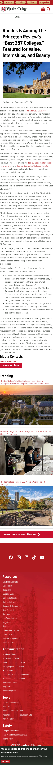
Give (32, 2)
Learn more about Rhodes (19, 534)
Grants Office (8, 670)
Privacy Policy (8, 718)
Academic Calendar (10, 581)
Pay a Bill (6, 706)
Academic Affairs (9, 654)
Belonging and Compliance (13, 666)
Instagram (19, 557)
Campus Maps (8, 593)
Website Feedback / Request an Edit (17, 714)
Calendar (43, 9)
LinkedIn (26, 557)
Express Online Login (11, 702)
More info (43, 756)
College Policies (9, 601)
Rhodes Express (9, 690)
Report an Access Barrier (13, 710)
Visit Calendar (8, 642)
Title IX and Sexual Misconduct (15, 734)
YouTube (42, 557)
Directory (6, 614)
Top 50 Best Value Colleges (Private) (32, 165)
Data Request (8, 610)
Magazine (44, 2)
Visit (20, 2)
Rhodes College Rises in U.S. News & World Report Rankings (22, 483)
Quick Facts (7, 634)
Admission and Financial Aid (14, 662)
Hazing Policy (8, 738)
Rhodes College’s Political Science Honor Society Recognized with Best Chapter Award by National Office (24, 382)
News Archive (11, 365)
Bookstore (7, 589)
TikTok (34, 557)
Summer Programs (10, 638)
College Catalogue (10, 597)
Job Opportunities (10, 618)
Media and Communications (14, 678)
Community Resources (12, 605)
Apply (9, 2)
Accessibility (7, 585)
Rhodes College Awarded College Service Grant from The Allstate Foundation (25, 433)
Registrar (6, 686)
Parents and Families (11, 630)
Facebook (11, 557)
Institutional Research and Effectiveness (19, 674)
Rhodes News (18, 9)
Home (17, 16)
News (5, 626)
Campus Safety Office (11, 730)
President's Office (10, 682)
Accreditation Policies (11, 658)
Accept (5, 761)
